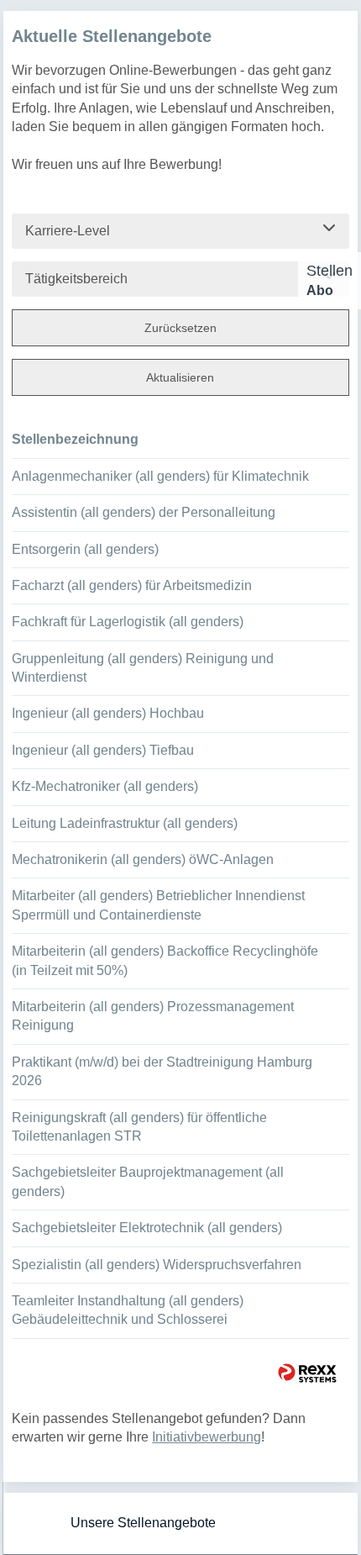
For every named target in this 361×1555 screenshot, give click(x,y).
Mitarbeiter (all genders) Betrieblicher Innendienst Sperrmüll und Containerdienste (158, 904)
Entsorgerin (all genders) (85, 549)
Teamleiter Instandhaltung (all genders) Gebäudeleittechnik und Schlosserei (127, 1310)
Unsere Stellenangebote (143, 1522)
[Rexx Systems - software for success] (307, 1373)
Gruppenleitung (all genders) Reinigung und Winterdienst (143, 667)
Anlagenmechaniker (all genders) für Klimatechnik (160, 476)
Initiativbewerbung (206, 1437)
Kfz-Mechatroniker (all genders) (105, 786)
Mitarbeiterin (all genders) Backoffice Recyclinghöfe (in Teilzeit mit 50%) (165, 960)
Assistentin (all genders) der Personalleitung (143, 512)
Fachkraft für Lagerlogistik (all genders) (127, 621)
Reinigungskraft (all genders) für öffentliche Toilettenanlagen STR (139, 1126)
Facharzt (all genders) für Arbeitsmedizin (132, 585)
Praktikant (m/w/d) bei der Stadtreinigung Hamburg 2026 (162, 1071)
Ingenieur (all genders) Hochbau (108, 713)
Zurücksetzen (180, 328)
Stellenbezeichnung (75, 439)
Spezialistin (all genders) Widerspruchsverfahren (156, 1264)
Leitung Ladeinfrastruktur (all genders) (125, 823)
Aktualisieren (180, 377)
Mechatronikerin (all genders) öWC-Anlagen (143, 859)
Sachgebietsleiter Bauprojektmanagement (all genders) (148, 1181)
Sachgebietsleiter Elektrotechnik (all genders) (147, 1227)
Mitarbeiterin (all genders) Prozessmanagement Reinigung (153, 1015)
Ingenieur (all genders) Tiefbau (103, 750)
